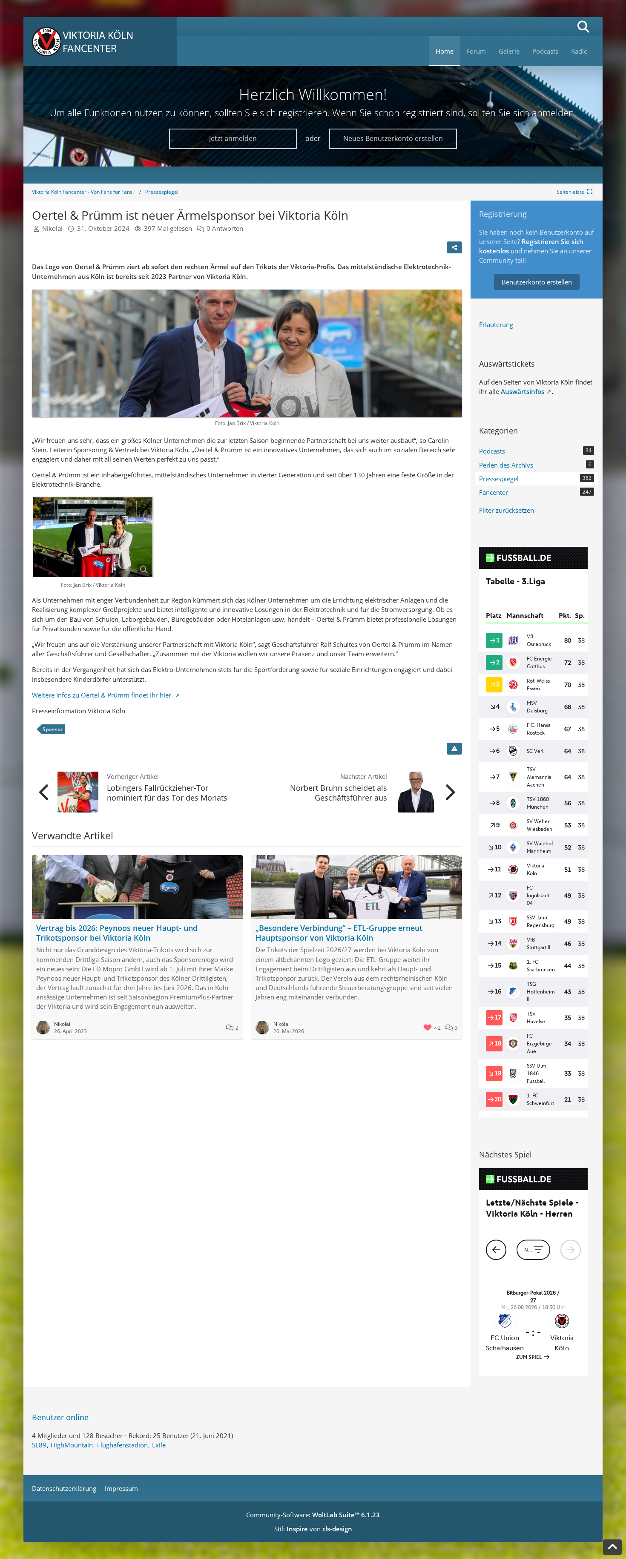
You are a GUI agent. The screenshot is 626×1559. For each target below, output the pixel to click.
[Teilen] (454, 247)
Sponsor (53, 729)
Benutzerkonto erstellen (537, 282)
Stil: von (313, 1529)
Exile (159, 1445)
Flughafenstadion (122, 1445)
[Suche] (583, 26)
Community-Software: (313, 1514)
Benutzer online (60, 1417)
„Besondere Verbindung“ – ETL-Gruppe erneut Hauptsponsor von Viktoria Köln (339, 933)
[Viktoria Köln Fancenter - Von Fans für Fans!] (100, 41)
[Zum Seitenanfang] (612, 1547)
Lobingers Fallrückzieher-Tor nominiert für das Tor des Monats (167, 793)
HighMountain (72, 1445)
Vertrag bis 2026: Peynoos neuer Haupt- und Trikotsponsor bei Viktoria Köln (117, 933)
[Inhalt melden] (454, 749)
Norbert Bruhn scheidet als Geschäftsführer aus (338, 793)
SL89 (39, 1445)
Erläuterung (496, 324)
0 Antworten (225, 228)
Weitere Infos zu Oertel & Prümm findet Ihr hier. (102, 695)
